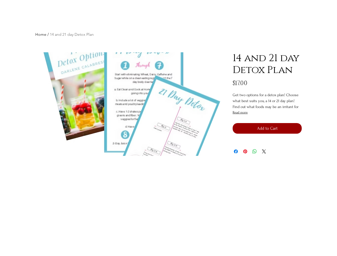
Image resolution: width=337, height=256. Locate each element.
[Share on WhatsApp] (255, 151)
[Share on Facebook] (236, 151)
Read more (240, 112)
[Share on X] (264, 151)
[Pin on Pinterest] (245, 151)
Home (40, 34)
